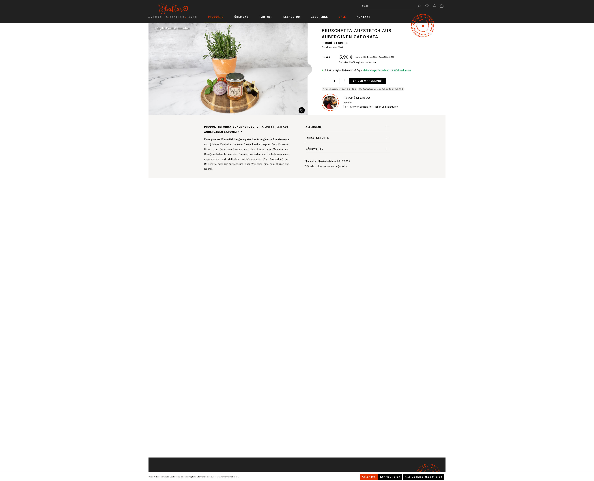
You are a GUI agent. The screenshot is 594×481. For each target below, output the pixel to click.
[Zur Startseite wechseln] (172, 10)
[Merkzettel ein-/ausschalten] (302, 110)
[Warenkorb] (442, 6)
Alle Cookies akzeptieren (423, 476)
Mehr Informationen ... (230, 477)
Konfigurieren (390, 476)
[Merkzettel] (427, 6)
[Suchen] (419, 6)
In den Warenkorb (367, 80)
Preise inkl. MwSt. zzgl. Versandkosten (357, 62)
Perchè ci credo (335, 43)
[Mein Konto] (434, 6)
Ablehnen (369, 476)
